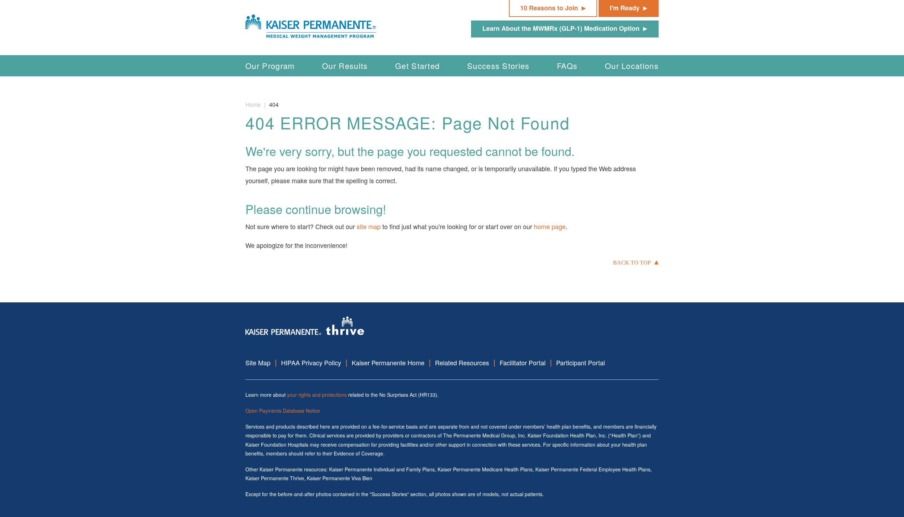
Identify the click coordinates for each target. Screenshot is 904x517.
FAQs (567, 65)
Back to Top (632, 263)
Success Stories (498, 65)
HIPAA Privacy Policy (311, 362)
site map (369, 226)
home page (550, 226)
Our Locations (632, 65)
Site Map (257, 362)
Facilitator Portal (523, 362)
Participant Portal (580, 362)
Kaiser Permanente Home (388, 362)
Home (253, 104)
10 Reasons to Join (549, 7)
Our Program (270, 65)
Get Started (417, 65)
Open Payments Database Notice (282, 410)
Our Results (345, 65)
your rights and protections (317, 394)
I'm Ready (625, 7)
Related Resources (462, 362)
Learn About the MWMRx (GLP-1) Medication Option (561, 28)
